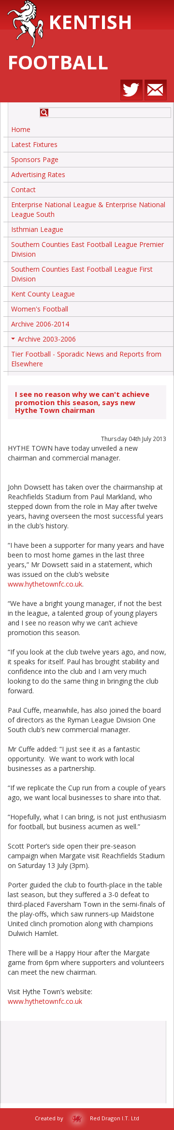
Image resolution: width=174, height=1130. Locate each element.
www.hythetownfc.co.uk (45, 584)
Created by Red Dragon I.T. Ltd (87, 1118)
